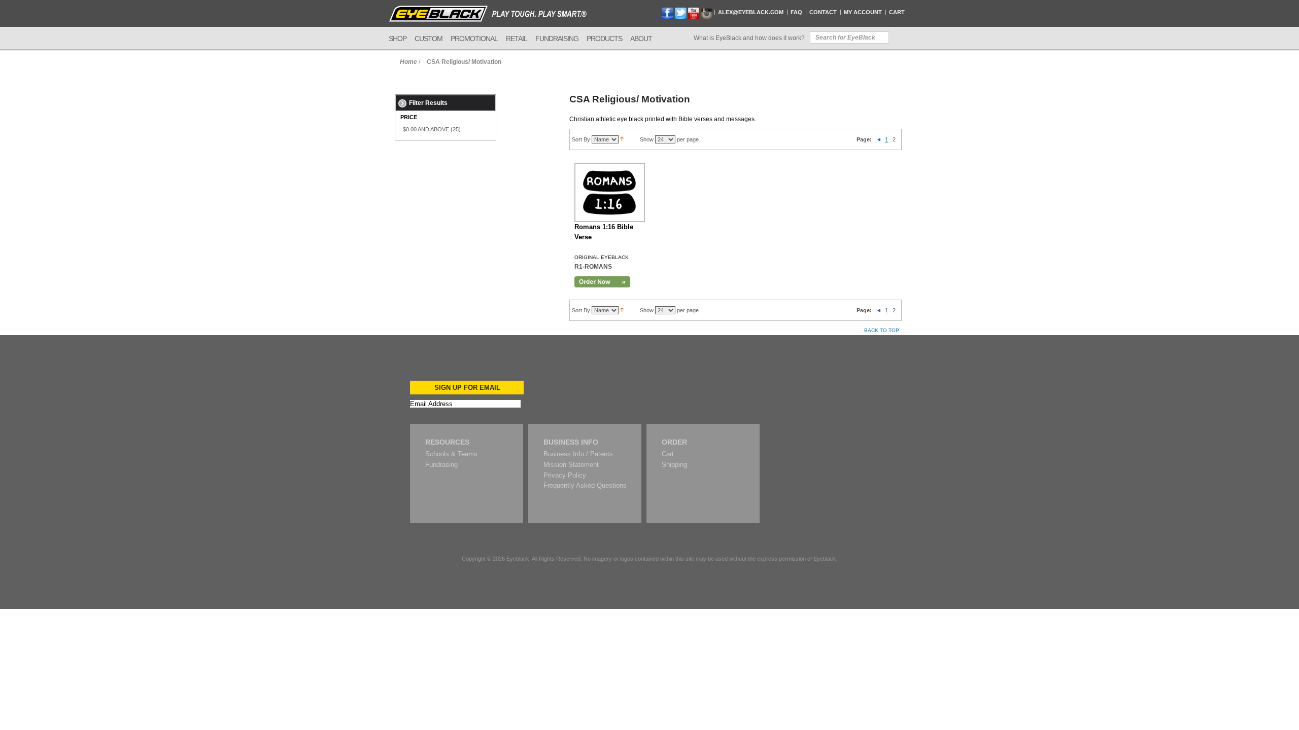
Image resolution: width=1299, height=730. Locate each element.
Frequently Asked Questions (585, 485)
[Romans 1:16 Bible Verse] (609, 192)
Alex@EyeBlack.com (750, 12)
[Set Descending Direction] (622, 139)
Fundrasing (441, 464)
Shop (397, 38)
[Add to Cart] (602, 281)
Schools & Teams (451, 454)
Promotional (474, 38)
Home (408, 61)
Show (647, 139)
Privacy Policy (564, 475)
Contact (823, 12)
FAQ (796, 12)
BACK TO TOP (881, 330)
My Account (863, 12)
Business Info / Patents (578, 454)
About (641, 38)
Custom (428, 38)
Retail (516, 38)
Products (604, 38)
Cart (897, 12)
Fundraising (556, 38)
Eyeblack (517, 559)
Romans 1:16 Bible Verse (603, 232)
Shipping (674, 464)
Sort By (581, 139)
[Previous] (878, 139)
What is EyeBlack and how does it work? (749, 38)
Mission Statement (571, 464)
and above (426, 129)
